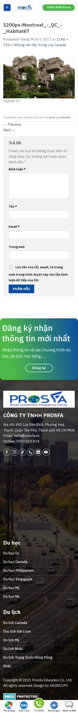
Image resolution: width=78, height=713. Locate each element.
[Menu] (7, 7)
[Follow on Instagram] (14, 452)
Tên (13, 206)
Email (14, 227)
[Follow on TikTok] (22, 452)
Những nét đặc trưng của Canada (40, 45)
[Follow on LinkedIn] (38, 452)
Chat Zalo (23, 710)
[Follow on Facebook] (6, 452)
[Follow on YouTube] (46, 452)
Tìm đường (9, 710)
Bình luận (17, 169)
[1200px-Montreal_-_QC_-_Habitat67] (39, 75)
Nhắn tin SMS (69, 710)
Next (9, 130)
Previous (12, 124)
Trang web (17, 247)
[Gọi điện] (39, 704)
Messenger (54, 710)
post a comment (59, 117)
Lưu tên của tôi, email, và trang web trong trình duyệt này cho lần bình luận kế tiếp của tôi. (38, 273)
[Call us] (30, 452)
